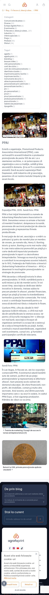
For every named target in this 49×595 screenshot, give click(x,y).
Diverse (9, 23)
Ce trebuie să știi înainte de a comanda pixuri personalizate (21, 501)
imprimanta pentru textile (16, 74)
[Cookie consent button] (36, 554)
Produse (9, 41)
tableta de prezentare (14, 104)
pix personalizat (12, 91)
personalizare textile (14, 86)
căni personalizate (13, 64)
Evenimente (10, 28)
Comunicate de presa (14, 21)
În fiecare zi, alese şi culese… (18, 31)
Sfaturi (9, 43)
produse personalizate (15, 99)
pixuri (7, 94)
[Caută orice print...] (9, 4)
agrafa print (10, 56)
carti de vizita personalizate (17, 69)
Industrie (9, 33)
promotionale (11, 101)
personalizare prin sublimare (17, 84)
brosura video (11, 61)
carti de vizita (11, 66)
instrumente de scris (13, 79)
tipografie (9, 106)
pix (6, 89)
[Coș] (42, 4)
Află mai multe (10, 578)
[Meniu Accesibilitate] (4, 583)
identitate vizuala (12, 71)
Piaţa (8, 38)
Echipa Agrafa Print (13, 26)
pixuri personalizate (14, 96)
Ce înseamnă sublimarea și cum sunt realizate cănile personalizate (24, 495)
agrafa (8, 54)
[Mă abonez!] (40, 519)
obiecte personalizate (15, 81)
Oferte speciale (12, 36)
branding (9, 59)
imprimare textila (12, 76)
